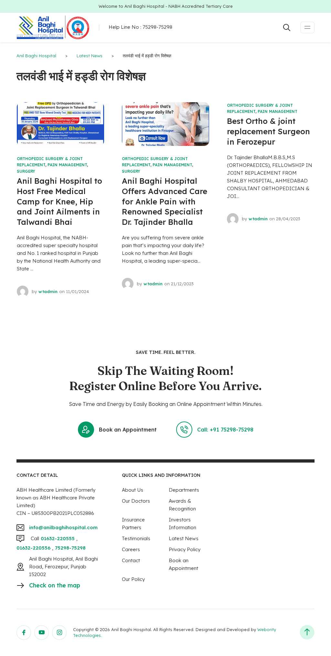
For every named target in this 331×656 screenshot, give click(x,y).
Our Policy (133, 579)
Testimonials (136, 538)
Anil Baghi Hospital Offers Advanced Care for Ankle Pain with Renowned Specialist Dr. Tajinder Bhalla (164, 201)
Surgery (26, 171)
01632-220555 (58, 538)
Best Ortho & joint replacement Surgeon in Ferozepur (268, 131)
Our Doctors (136, 501)
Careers (131, 549)
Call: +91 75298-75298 (225, 429)
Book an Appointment (128, 429)
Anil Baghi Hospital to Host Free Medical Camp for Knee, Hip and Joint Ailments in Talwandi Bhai (59, 201)
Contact (131, 560)
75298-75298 (157, 27)
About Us (132, 490)
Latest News (183, 538)
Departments (184, 490)
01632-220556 (33, 548)
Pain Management (67, 164)
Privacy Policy (184, 549)
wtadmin (48, 291)
